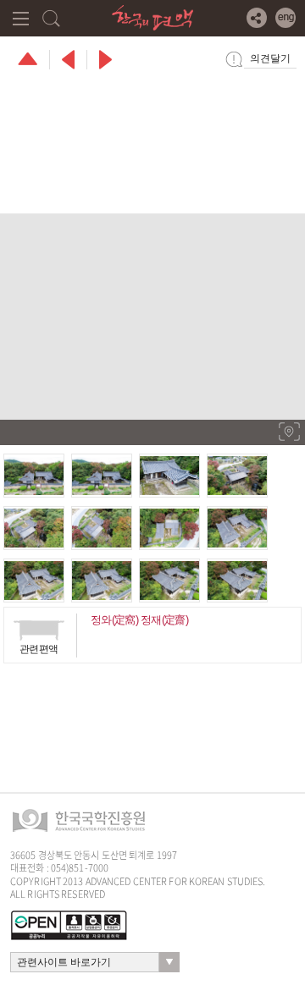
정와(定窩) (114, 620)
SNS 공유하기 (257, 18)
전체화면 (289, 431)
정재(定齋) (164, 620)
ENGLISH (285, 18)
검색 (51, 18)
